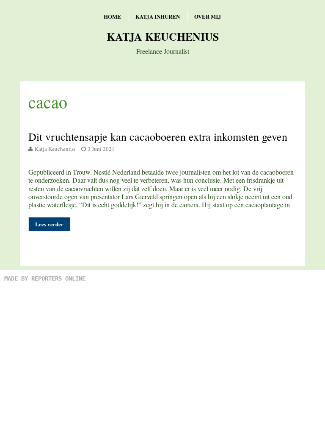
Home (112, 16)
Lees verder (49, 224)
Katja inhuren (157, 16)
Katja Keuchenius (163, 36)
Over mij (207, 16)
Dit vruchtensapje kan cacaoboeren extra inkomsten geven (157, 136)
